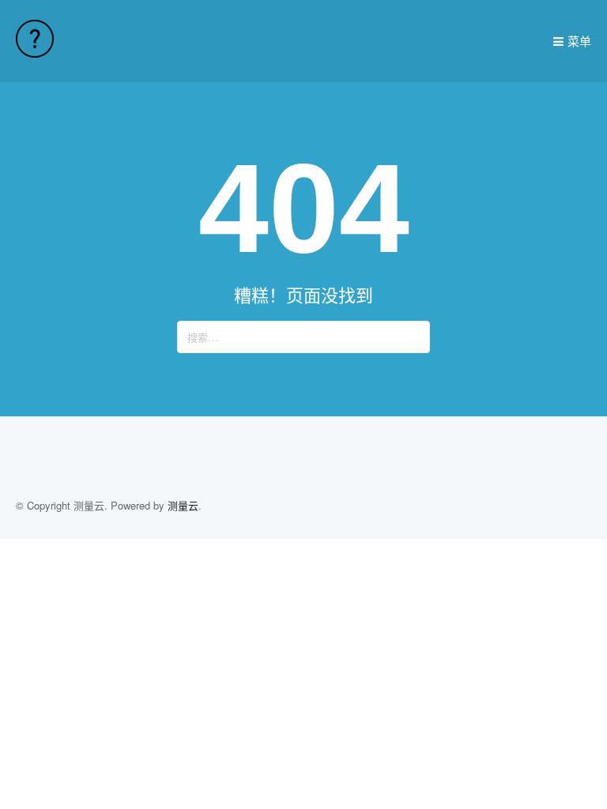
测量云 (183, 505)
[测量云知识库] (35, 52)
